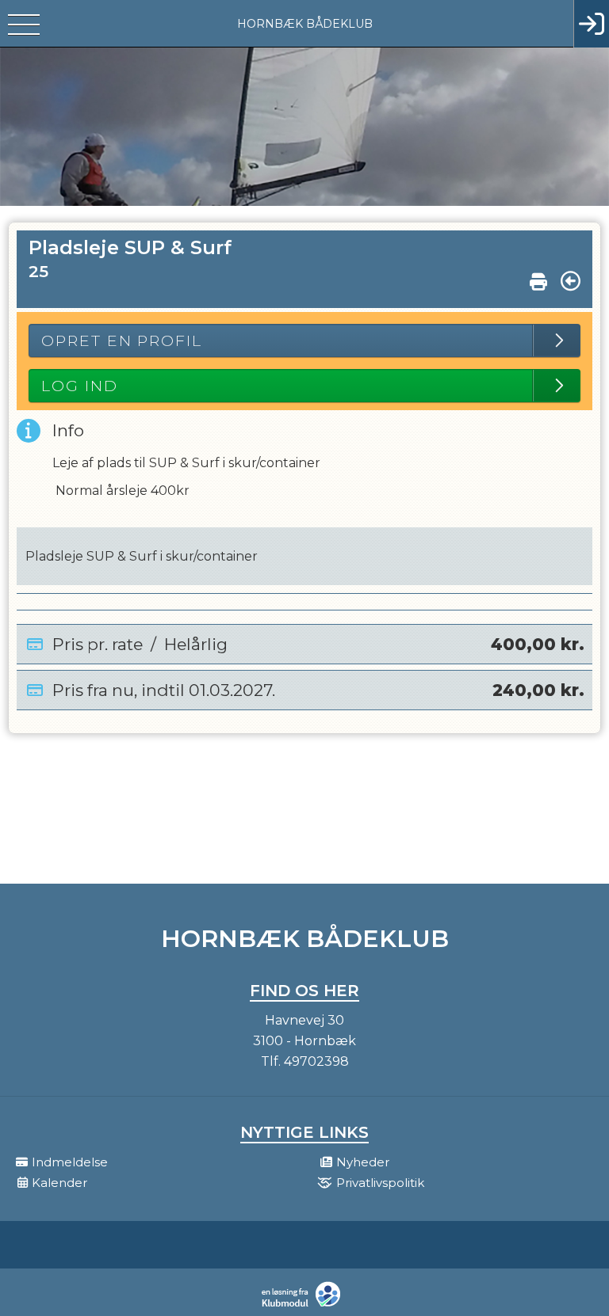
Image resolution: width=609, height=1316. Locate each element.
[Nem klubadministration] (305, 1304)
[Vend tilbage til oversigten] (570, 281)
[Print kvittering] (538, 278)
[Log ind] (591, 24)
